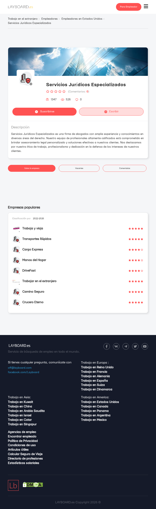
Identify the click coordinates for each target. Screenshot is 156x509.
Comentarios (124, 168)
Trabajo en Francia (94, 371)
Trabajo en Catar (20, 419)
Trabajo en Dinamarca (96, 389)
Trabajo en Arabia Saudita (26, 410)
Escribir (114, 111)
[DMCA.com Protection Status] (33, 486)
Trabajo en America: (95, 397)
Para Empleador (128, 7)
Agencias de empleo (22, 432)
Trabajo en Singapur (22, 424)
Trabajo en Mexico (94, 419)
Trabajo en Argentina (95, 415)
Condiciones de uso (22, 445)
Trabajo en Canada (94, 406)
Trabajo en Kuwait (20, 402)
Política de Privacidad (23, 440)
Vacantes (79, 168)
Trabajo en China (20, 406)
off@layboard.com (19, 367)
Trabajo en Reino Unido (97, 367)
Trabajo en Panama (95, 410)
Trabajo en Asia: (19, 397)
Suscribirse (47, 111)
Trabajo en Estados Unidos (100, 402)
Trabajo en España (94, 380)
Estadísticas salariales (23, 463)
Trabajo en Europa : (95, 362)
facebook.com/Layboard (23, 372)
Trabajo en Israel (19, 415)
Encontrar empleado (22, 436)
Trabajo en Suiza (93, 385)
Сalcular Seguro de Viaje (25, 454)
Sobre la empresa (31, 168)
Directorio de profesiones (25, 458)
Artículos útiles (18, 449)
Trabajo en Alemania (95, 376)
